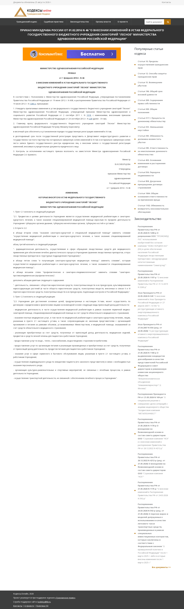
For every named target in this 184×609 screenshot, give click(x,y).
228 (90, 118)
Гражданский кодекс (27, 21)
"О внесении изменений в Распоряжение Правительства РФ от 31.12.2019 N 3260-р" (153, 279)
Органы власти (103, 21)
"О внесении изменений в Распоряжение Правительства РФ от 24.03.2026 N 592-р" (153, 490)
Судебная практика (53, 21)
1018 (89, 115)
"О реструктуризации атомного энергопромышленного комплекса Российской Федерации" (153, 332)
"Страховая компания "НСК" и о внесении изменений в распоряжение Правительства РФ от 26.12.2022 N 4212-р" (153, 434)
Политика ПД (42, 606)
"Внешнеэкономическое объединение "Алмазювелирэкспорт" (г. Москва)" (153, 367)
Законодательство (79, 21)
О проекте (123, 21)
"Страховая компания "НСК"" (152, 465)
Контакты (166, 2)
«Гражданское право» (65, 597)
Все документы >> (161, 567)
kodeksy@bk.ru (44, 601)
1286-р (33, 103)
